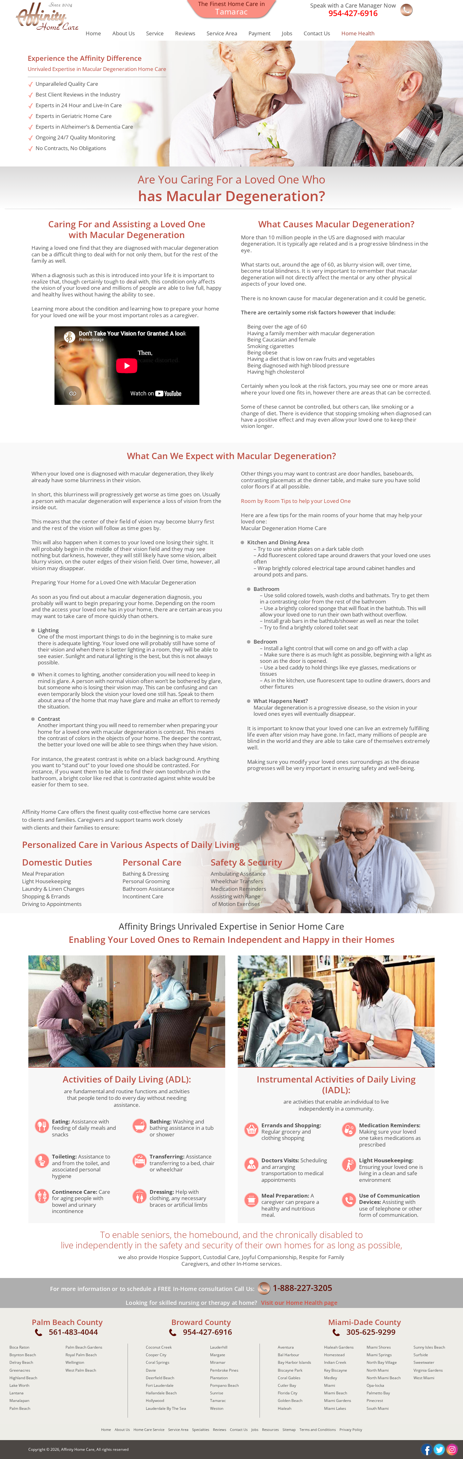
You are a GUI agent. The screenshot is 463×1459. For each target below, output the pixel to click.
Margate (217, 1354)
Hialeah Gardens (339, 1347)
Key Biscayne (335, 1370)
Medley (330, 1377)
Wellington (75, 1362)
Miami (329, 1385)
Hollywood (155, 1400)
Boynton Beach (22, 1354)
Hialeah (284, 1408)
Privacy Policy (351, 1429)
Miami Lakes (335, 1408)
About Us (123, 33)
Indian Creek (335, 1362)
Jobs (287, 33)
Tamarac (218, 1400)
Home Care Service (149, 1429)
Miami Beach (335, 1393)
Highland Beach (23, 1377)
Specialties (200, 1429)
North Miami (378, 1370)
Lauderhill (218, 1347)
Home (93, 33)
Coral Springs (157, 1362)
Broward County (201, 1322)
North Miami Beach (384, 1377)
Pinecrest (375, 1400)
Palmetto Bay (378, 1393)
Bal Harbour (288, 1354)
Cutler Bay (287, 1385)
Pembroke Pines (224, 1370)
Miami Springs (379, 1354)
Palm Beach (19, 1408)
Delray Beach (21, 1362)
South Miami (378, 1408)
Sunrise (216, 1393)
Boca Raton (19, 1347)
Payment (260, 33)
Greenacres (19, 1370)
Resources (270, 1429)
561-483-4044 (73, 1332)
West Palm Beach (81, 1370)
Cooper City (156, 1354)
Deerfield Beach (160, 1377)
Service (155, 33)
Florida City (287, 1393)
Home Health (357, 33)
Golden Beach (290, 1400)
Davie (151, 1370)
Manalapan (19, 1400)
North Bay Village (382, 1362)
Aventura (286, 1347)
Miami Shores (379, 1347)
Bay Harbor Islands (294, 1362)
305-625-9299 (371, 1332)
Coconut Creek (159, 1347)
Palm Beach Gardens (84, 1347)
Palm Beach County (67, 1322)
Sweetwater (424, 1362)
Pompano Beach (224, 1385)
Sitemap (289, 1429)
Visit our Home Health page (298, 1302)
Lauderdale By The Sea (166, 1408)
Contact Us (317, 33)
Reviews (185, 33)
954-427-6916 (207, 1332)
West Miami (424, 1377)
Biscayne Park (290, 1370)
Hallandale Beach (161, 1393)
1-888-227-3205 (302, 1287)
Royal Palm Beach (81, 1354)
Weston (216, 1408)
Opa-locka (375, 1385)
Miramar (218, 1362)
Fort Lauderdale (160, 1385)
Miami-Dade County (364, 1322)
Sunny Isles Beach (429, 1347)
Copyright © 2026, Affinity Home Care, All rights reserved (78, 1449)
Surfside (421, 1354)
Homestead (334, 1354)
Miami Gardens (337, 1400)
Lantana (16, 1393)
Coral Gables (289, 1377)
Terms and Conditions (318, 1429)
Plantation (219, 1377)
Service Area (222, 33)
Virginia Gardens (428, 1370)
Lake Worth (19, 1385)
